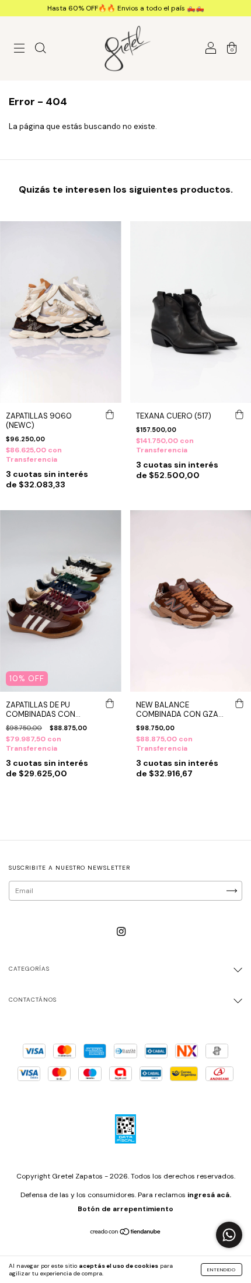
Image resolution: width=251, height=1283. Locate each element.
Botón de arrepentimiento (125, 1209)
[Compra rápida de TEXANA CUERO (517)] (239, 414)
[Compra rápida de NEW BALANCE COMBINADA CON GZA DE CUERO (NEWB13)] (239, 703)
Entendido (221, 1269)
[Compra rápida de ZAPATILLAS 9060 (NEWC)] (109, 414)
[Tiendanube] (125, 1233)
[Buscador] (40, 50)
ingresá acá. (209, 1195)
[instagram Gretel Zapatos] (121, 932)
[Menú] (19, 50)
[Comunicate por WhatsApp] (229, 1235)
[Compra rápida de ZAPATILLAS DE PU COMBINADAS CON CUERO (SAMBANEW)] (109, 703)
